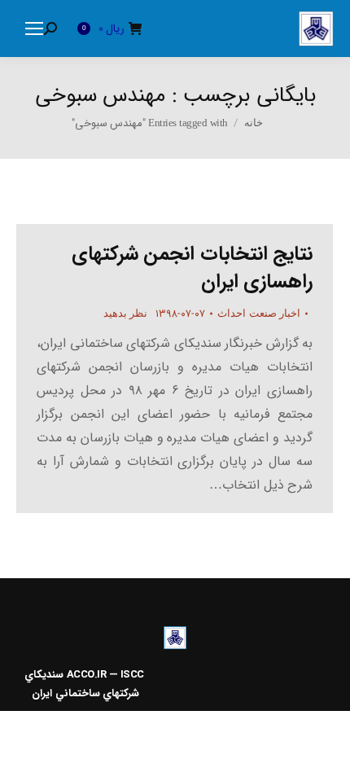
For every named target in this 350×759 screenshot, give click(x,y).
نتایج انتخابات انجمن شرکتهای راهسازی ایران (192, 268)
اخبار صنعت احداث (258, 313)
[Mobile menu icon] (34, 28)
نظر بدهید (125, 313)
